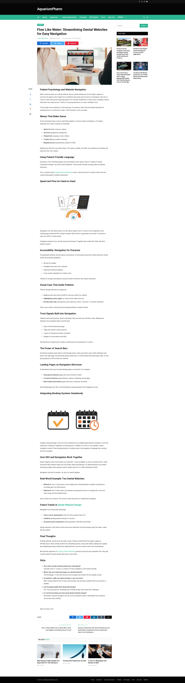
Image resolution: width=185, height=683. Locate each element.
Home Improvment (69, 17)
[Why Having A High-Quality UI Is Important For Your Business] (49, 651)
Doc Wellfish (43, 38)
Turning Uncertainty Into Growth (74, 661)
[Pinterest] (30, 109)
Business (40, 24)
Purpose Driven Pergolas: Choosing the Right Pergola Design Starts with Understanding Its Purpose (123, 53)
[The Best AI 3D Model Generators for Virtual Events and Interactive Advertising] (140, 66)
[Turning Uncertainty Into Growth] (74, 651)
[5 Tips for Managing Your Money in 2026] (100, 651)
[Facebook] (30, 94)
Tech (103, 17)
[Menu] (38, 17)
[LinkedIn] (30, 104)
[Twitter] (30, 99)
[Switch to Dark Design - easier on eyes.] (144, 17)
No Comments (67, 38)
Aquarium (54, 17)
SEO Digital (94, 17)
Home (45, 17)
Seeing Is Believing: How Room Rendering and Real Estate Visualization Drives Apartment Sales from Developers (93, 630)
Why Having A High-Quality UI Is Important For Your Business (48, 662)
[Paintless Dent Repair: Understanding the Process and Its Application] (140, 42)
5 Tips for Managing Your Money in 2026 (97, 662)
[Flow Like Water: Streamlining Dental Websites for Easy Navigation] (74, 66)
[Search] (147, 17)
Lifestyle (83, 17)
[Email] (30, 114)
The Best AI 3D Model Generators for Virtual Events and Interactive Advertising (140, 75)
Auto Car (111, 17)
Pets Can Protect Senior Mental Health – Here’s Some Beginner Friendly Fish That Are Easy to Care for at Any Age (124, 77)
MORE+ (121, 17)
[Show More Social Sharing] (81, 43)
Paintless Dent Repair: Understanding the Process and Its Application (140, 51)
